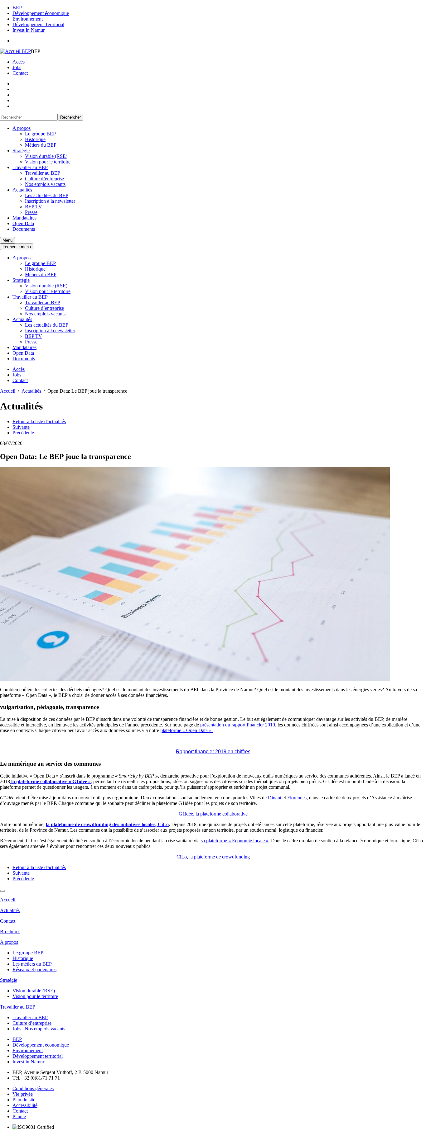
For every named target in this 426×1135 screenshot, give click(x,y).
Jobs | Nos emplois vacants (38, 1028)
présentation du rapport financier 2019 (237, 724)
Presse (31, 212)
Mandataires (24, 217)
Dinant (274, 797)
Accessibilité (24, 1105)
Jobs (16, 67)
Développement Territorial (38, 24)
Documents (23, 229)
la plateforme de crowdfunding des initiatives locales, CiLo (107, 824)
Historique (35, 139)
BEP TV (33, 206)
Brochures (10, 931)
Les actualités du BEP (46, 195)
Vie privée (22, 1094)
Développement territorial (37, 1056)
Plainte (19, 1116)
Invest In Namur (28, 30)
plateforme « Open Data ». (186, 730)
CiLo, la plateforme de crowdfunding (213, 856)
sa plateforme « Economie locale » (235, 840)
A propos (21, 128)
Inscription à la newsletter (50, 201)
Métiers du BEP (40, 145)
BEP (17, 7)
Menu (7, 240)
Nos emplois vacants (45, 184)
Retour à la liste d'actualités (39, 421)
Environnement (27, 18)
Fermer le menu (16, 246)
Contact (20, 73)
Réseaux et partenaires (34, 969)
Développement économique (40, 13)
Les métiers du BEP (32, 964)
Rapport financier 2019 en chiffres (213, 751)
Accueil (7, 899)
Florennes (297, 797)
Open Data (23, 223)
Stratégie (21, 150)
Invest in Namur (28, 1061)
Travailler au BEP (30, 167)
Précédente (23, 432)
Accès (18, 61)
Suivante (21, 427)
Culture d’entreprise (44, 178)
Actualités (22, 189)
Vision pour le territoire (47, 161)
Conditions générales (33, 1088)
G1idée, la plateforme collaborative (213, 813)
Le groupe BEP (40, 133)
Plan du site (23, 1099)
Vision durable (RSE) (46, 156)
